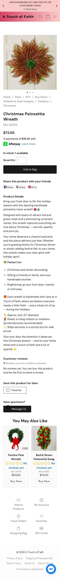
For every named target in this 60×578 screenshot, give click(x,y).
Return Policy (14, 563)
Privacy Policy (15, 558)
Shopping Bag (18, 533)
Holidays (43, 101)
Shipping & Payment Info (39, 558)
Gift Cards (41, 533)
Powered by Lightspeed (30, 569)
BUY (28, 97)
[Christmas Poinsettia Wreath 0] (30, 62)
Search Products (18, 507)
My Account (41, 505)
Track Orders (18, 521)
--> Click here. (30, 9)
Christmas (9, 105)
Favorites (41, 521)
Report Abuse (45, 563)
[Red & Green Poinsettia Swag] (44, 438)
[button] (18, 17)
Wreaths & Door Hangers (18, 101)
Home (6, 97)
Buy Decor (41, 97)
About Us (30, 563)
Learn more (29, 144)
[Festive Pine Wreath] (16, 438)
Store (18, 97)
